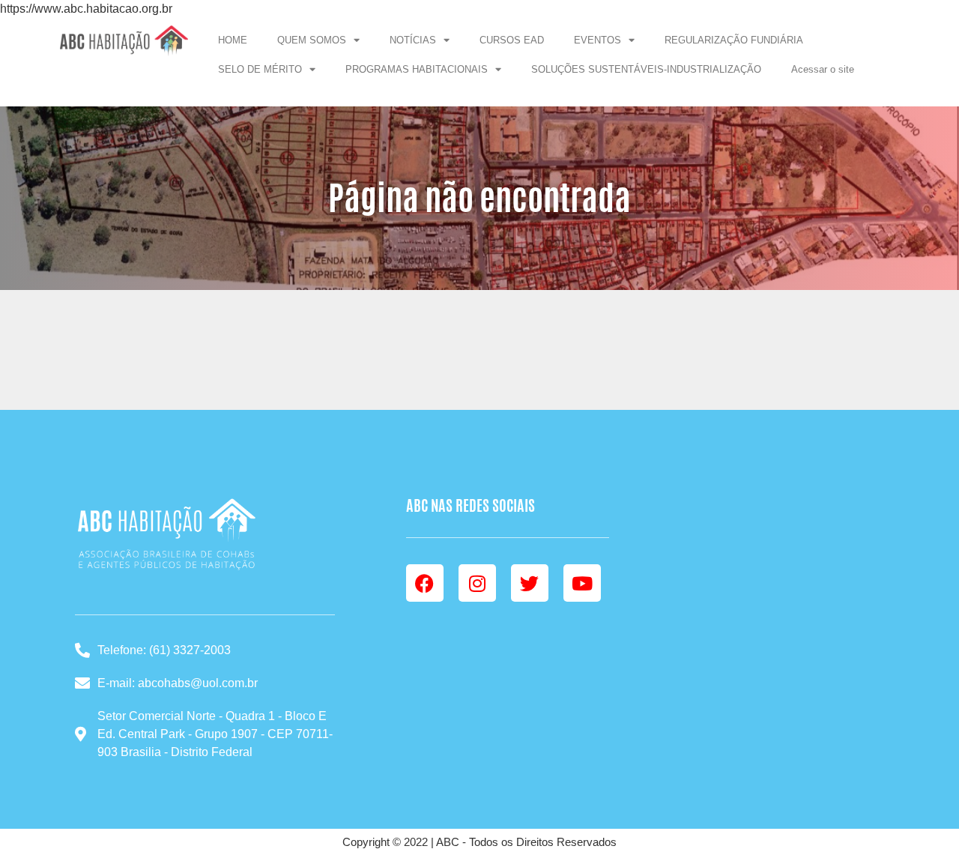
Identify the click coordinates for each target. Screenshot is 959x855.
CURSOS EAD (512, 40)
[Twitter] (529, 583)
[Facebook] (425, 583)
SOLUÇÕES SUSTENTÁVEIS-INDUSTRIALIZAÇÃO (646, 69)
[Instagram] (477, 583)
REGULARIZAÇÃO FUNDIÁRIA (734, 40)
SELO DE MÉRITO (260, 69)
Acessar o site (822, 69)
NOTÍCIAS (413, 40)
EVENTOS (597, 40)
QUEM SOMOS (311, 40)
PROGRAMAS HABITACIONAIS (416, 69)
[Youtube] (582, 583)
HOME (232, 40)
